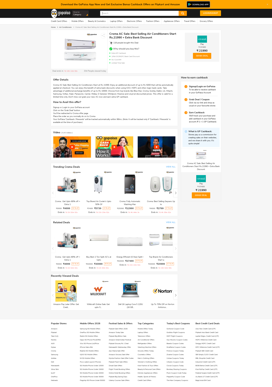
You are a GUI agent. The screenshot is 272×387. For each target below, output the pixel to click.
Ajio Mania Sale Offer (117, 351)
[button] (175, 193)
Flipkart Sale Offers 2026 (118, 329)
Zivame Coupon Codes (175, 354)
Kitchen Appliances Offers (148, 373)
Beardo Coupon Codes (175, 343)
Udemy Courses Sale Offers (119, 380)
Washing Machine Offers (147, 347)
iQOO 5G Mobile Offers (88, 354)
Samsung (54, 354)
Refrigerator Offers (145, 343)
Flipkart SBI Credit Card (204, 351)
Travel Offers (189, 21)
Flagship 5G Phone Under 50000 (92, 380)
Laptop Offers (116, 21)
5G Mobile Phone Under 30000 (92, 377)
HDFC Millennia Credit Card (206, 340)
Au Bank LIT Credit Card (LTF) (207, 377)
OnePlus (54, 377)
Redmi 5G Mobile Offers (89, 336)
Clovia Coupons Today (175, 365)
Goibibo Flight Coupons (176, 332)
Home (53, 27)
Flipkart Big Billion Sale (117, 336)
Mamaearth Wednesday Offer (120, 347)
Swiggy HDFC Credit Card (205, 343)
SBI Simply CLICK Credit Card (207, 354)
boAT (53, 373)
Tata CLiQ (54, 336)
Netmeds (54, 380)
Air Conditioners (65, 27)
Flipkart (54, 332)
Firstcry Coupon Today (175, 351)
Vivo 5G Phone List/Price (89, 343)
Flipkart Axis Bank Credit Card (207, 332)
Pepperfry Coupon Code (176, 377)
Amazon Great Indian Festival (120, 340)
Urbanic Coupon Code (175, 362)
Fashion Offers (152, 21)
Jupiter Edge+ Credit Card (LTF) (207, 336)
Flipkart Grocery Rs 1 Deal (118, 343)
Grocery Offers (206, 21)
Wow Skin (55, 369)
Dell (52, 362)
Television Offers (144, 336)
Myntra (53, 340)
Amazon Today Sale (116, 332)
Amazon (54, 329)
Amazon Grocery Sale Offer (119, 354)
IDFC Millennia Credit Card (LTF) (208, 347)
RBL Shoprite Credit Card (205, 358)
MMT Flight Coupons (175, 336)
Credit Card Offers (59, 21)
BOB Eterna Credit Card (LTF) (206, 365)
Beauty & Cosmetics (97, 21)
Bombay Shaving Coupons (177, 369)
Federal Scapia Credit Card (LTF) (208, 373)
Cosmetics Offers (144, 354)
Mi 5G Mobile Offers (87, 358)
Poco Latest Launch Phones (90, 362)
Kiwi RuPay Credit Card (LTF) (206, 369)
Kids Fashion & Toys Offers (148, 365)
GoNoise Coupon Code (175, 329)
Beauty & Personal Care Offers (149, 369)
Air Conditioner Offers (146, 340)
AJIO (53, 343)
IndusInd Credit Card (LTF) (205, 362)
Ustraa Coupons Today (175, 358)
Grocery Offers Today (146, 351)
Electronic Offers (134, 21)
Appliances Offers (172, 21)
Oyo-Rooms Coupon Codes (177, 340)
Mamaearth (55, 365)
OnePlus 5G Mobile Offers (90, 332)
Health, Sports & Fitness (147, 377)
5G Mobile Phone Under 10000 (92, 365)
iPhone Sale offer (86, 347)
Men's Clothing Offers (146, 358)
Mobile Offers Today (145, 329)
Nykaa (53, 347)
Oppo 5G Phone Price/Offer (90, 340)
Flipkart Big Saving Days (118, 377)
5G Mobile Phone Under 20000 (92, 373)
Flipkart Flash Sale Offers (118, 362)
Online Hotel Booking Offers (119, 373)
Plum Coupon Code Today (176, 373)
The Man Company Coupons (177, 380)
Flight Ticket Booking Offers (119, 369)
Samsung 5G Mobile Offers (90, 329)
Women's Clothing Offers (147, 362)
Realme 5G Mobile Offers (89, 351)
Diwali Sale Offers (115, 365)
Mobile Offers (78, 21)
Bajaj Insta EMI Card (203, 380)
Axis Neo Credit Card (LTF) (206, 329)
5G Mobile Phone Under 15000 (92, 369)
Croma (53, 351)
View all (171, 166)
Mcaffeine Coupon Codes (176, 347)
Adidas (53, 358)
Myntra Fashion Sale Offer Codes (121, 358)
